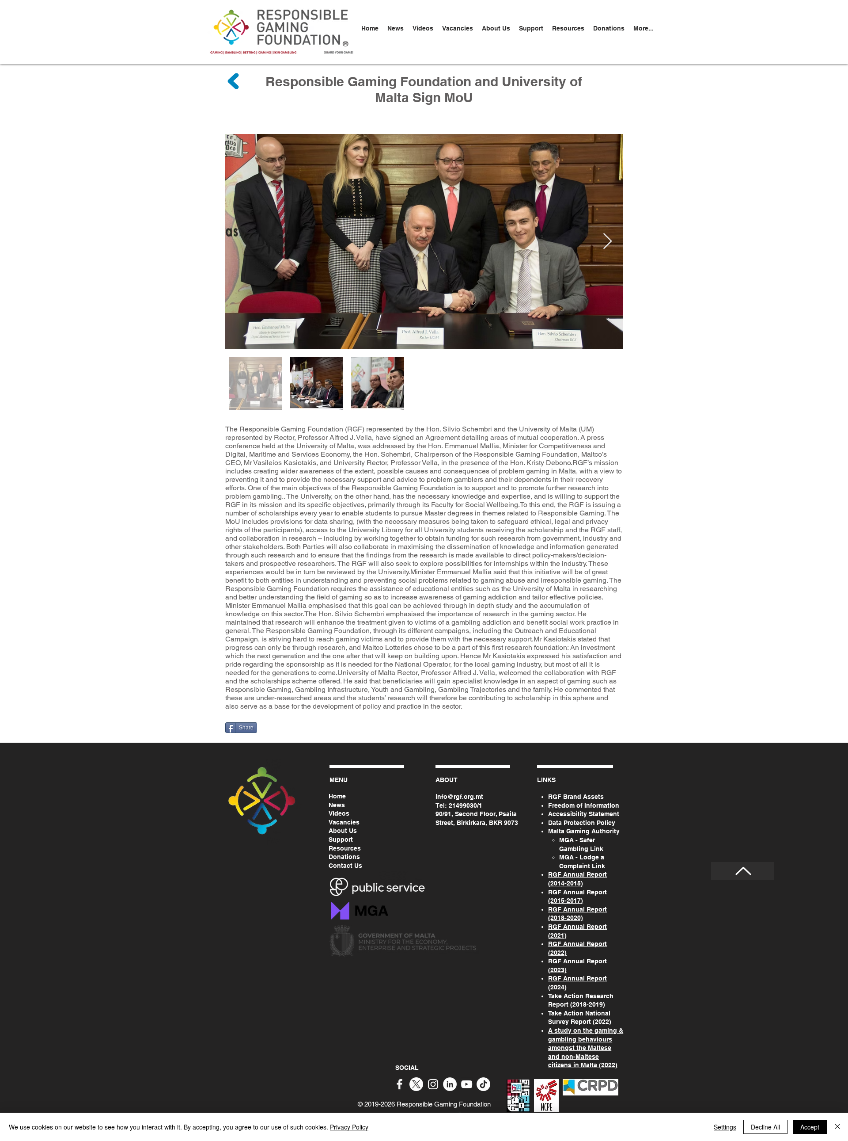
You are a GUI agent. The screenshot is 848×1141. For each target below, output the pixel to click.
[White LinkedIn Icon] (450, 1084)
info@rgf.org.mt (459, 796)
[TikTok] (483, 1084)
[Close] (837, 1127)
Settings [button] (725, 1126)
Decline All (765, 1126)
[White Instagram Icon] (433, 1084)
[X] (416, 1084)
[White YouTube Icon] (466, 1084)
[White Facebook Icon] (399, 1084)
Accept (809, 1126)
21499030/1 (465, 805)
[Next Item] (607, 241)
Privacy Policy (349, 1126)
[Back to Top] (742, 871)
